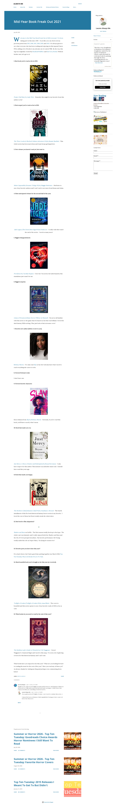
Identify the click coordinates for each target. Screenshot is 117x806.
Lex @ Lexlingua (21, 684)
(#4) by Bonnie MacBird (36, 141)
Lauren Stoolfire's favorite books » (101, 104)
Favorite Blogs (66, 7)
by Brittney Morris (34, 420)
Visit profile (103, 31)
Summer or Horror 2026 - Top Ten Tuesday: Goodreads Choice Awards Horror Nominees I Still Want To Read (35, 738)
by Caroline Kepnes (24, 274)
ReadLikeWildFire (38, 51)
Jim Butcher (99, 63)
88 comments (21, 792)
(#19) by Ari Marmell (31, 318)
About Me (22, 7)
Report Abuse (97, 36)
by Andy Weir (24, 97)
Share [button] (72, 37)
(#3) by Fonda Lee (30, 229)
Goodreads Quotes (108, 66)
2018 (38, 43)
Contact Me (39, 7)
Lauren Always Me (26, 692)
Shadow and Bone (19, 532)
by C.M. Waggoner (32, 650)
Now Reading (100, 95)
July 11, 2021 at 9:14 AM (31, 684)
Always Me (18, 4)
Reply (19, 702)
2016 (31, 43)
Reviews (31, 7)
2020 (47, 43)
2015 (28, 43)
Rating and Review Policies (52, 7)
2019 (41, 43)
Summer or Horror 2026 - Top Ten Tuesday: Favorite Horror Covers (34, 760)
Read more (56, 750)
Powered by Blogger (48, 802)
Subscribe (102, 87)
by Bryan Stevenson (35, 464)
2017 (35, 43)
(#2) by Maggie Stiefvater (33, 185)
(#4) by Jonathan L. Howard (34, 511)
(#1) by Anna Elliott (31, 603)
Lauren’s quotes (99, 44)
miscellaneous (74, 45)
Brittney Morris (19, 365)
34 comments (21, 769)
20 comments (21, 750)
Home (15, 7)
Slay (35, 365)
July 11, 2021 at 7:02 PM (36, 692)
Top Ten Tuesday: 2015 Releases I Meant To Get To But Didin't (34, 783)
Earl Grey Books (52, 51)
